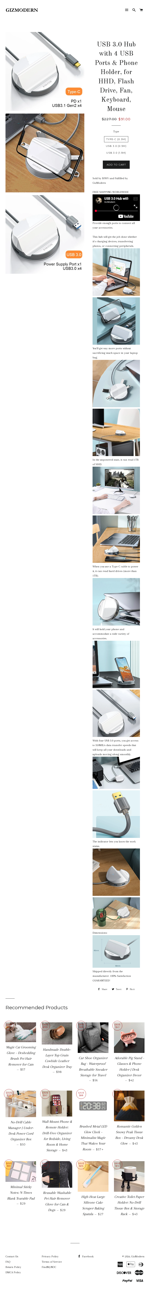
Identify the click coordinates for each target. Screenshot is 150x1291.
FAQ (7, 1261)
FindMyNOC (49, 1267)
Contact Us (11, 1256)
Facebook (87, 1256)
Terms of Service (52, 1261)
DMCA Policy (13, 1272)
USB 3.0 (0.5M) (116, 145)
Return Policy (13, 1267)
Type (116, 131)
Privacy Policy (50, 1256)
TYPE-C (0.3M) (116, 139)
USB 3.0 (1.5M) (116, 152)
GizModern (138, 1256)
